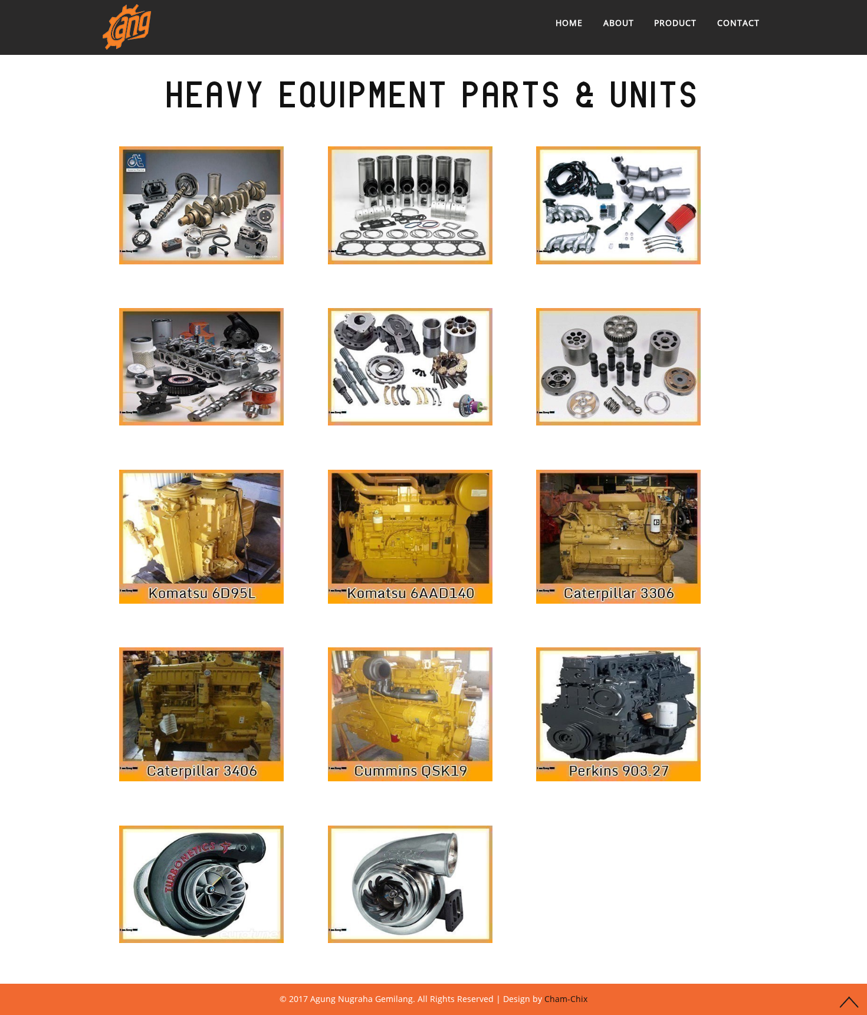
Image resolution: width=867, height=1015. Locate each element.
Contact (738, 22)
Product (675, 22)
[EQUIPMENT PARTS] (201, 205)
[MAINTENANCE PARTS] (201, 537)
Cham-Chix (565, 998)
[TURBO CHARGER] (201, 884)
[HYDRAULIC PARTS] (410, 366)
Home (569, 22)
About (618, 22)
